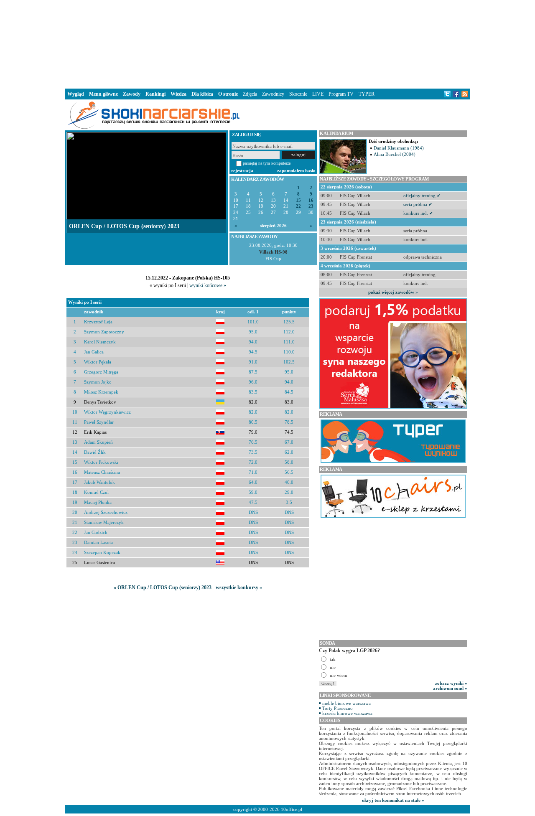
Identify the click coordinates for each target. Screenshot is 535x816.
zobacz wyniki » (451, 683)
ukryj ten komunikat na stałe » (393, 800)
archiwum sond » (450, 688)
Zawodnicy (273, 94)
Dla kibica (202, 94)
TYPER (366, 94)
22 (298, 206)
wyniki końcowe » (207, 285)
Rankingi (155, 94)
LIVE (318, 94)
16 (310, 200)
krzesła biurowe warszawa (347, 713)
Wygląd (75, 94)
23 (310, 206)
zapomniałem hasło (296, 170)
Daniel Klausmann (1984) (399, 147)
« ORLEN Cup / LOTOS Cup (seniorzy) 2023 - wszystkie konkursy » (188, 587)
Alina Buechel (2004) (394, 154)
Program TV (341, 94)
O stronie (228, 94)
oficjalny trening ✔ (422, 195)
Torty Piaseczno (337, 708)
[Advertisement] (267, 43)
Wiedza (178, 94)
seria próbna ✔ (417, 204)
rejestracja (242, 170)
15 (298, 200)
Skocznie (298, 94)
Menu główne (103, 94)
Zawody (131, 94)
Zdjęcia (250, 94)
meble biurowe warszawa (346, 703)
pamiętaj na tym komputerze (266, 163)
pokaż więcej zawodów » (393, 292)
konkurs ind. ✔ (418, 213)
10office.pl (291, 809)
